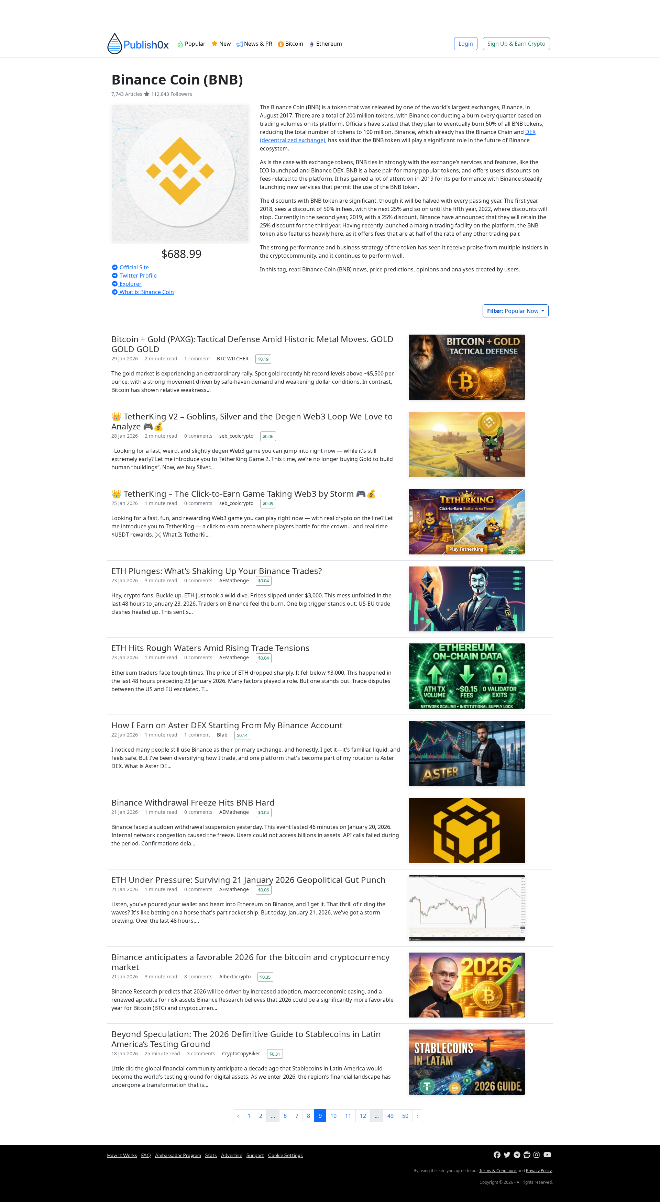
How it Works (122, 1155)
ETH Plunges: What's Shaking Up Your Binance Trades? (216, 570)
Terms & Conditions (498, 1170)
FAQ (146, 1155)
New (224, 43)
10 (333, 1116)
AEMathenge (234, 580)
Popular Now (513, 311)
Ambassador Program (178, 1155)
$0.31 (275, 1054)
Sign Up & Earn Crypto (516, 43)
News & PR (258, 43)
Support (255, 1155)
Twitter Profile (137, 275)
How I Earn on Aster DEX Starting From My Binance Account (227, 725)
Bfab (223, 734)
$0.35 (265, 977)
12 (363, 1116)
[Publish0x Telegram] (518, 1155)
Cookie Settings (285, 1155)
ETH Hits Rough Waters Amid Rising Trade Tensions (210, 647)
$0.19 (263, 359)
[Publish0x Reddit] (528, 1155)
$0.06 (268, 436)
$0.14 (242, 735)
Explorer (130, 284)
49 (390, 1116)
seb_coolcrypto (237, 436)
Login (466, 43)
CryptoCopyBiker (242, 1053)
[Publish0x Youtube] (548, 1155)
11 (348, 1116)
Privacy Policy (539, 1170)
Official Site (133, 267)
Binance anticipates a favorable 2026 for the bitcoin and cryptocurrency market (250, 962)
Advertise (231, 1155)
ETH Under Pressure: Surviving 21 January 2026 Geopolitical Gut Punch (248, 879)
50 (405, 1116)
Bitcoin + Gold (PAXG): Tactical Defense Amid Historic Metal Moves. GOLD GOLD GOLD (252, 344)
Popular (195, 43)
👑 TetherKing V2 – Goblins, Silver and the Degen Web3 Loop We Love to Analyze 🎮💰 (252, 421)
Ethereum (329, 43)
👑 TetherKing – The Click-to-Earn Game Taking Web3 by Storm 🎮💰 (243, 493)
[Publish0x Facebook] (498, 1155)
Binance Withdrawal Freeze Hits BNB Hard (193, 802)
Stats (211, 1155)
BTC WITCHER (233, 358)
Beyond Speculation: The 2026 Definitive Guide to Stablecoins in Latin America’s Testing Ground (246, 1038)
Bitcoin (294, 43)
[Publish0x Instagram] (538, 1155)
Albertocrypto (235, 976)
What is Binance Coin (146, 292)
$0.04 (263, 580)
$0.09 (268, 503)
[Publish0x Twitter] (508, 1155)
